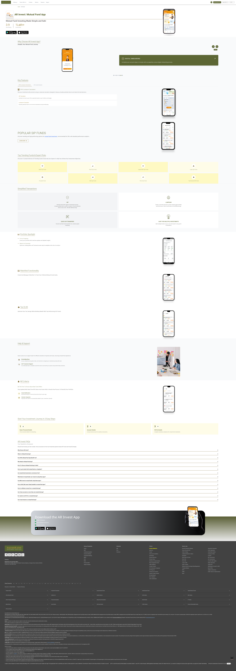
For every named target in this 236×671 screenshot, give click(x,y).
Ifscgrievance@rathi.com (117, 617)
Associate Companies (212, 548)
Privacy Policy (152, 559)
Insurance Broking (87, 553)
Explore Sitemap (21, 586)
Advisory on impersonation (154, 560)
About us (151, 550)
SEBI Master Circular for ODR (214, 566)
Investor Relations (153, 548)
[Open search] (211, 2)
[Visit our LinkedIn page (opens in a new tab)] (19, 554)
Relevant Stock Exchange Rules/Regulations (191, 566)
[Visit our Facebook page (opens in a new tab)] (6, 554)
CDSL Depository (211, 550)
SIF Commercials (211, 559)
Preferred (118, 552)
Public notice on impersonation (214, 571)
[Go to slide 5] (119, 75)
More (183, 573)
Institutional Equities (88, 552)
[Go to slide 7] (122, 75)
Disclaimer (184, 555)
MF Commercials (211, 557)
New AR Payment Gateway (187, 548)
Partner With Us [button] (23, 2)
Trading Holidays (185, 568)
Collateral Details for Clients (187, 553)
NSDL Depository (211, 562)
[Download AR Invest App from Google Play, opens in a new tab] (11, 32)
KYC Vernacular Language (154, 568)
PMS (85, 560)
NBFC (85, 557)
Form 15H (184, 560)
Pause (215, 49)
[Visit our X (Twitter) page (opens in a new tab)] (12, 554)
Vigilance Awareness (212, 569)
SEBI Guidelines (152, 564)
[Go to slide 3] (116, 75)
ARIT (85, 550)
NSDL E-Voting (185, 564)
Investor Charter (152, 566)
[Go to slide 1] (113, 75)
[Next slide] (217, 46)
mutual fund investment (51, 136)
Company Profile (211, 553)
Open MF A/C (225, 2)
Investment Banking (88, 555)
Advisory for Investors (153, 571)
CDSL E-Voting (185, 552)
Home (19, 6)
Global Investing (87, 564)
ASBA (183, 571)
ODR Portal (210, 564)
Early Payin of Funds (186, 557)
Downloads (151, 555)
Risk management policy (154, 562)
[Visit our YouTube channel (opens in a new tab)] (16, 554)
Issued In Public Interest (154, 573)
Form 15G (184, 559)
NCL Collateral (152, 576)
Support (47, 2)
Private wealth (87, 562)
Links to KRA (184, 562)
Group (85, 548)
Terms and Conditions (153, 553)
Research (42, 2)
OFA (85, 559)
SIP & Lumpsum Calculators (25, 84)
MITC (183, 569)
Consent (209, 555)
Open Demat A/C (217, 2)
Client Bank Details (211, 552)
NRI (117, 548)
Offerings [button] (15, 2)
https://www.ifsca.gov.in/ (150, 617)
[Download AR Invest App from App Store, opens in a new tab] (23, 32)
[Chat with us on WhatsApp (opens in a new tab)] (22, 554)
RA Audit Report (152, 575)
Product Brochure (152, 557)
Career (150, 552)
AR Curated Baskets (38, 85)
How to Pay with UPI (186, 550)
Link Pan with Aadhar (212, 560)
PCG (117, 550)
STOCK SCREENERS (50, 642)
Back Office (210, 568)
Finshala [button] (30, 2)
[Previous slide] (213, 46)
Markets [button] (36, 2)
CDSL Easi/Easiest (153, 578)
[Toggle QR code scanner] (232, 658)
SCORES (15, 653)
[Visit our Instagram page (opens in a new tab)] (9, 554)
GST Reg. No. (152, 569)
